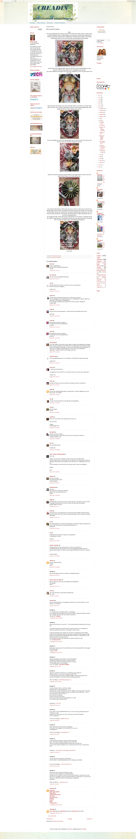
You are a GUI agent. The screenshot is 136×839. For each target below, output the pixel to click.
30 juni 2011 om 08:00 (55, 556)
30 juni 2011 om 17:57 (55, 586)
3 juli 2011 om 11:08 (54, 605)
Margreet (52, 476)
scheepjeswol (99, 286)
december (101, 108)
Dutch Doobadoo (101, 201)
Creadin (98, 225)
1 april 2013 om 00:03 (54, 720)
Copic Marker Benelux (100, 241)
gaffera (70, 829)
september (101, 114)
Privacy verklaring (41, 22)
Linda (51, 407)
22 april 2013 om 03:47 (55, 752)
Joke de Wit (52, 275)
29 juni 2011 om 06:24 (55, 402)
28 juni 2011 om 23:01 (55, 384)
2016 (99, 97)
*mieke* (51, 295)
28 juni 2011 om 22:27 (55, 363)
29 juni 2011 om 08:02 (55, 412)
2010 (99, 164)
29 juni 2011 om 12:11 (55, 506)
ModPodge (99, 281)
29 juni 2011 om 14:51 (55, 528)
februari (101, 160)
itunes (55, 650)
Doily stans (59, 257)
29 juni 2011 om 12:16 (55, 517)
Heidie (51, 309)
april (100, 156)
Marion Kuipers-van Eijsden (55, 579)
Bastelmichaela (53, 487)
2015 (99, 99)
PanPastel (104, 272)
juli (100, 118)
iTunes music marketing (64, 664)
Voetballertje (102, 125)
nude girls (58, 616)
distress (54, 257)
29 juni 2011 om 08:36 (55, 438)
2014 (99, 101)
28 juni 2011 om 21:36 (55, 305)
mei (100, 154)
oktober (101, 112)
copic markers (100, 258)
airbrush (99, 266)
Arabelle (51, 417)
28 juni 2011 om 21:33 (55, 291)
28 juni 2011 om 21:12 (55, 270)
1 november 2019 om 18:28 (56, 804)
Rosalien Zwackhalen (54, 545)
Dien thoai (58, 703)
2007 (99, 166)
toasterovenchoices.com (66, 764)
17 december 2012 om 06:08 (56, 618)
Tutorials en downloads (60, 22)
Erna (51, 283)
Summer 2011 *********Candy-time (102, 151)
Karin (51, 443)
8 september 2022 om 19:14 (56, 813)
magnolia (99, 261)
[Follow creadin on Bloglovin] (34, 100)
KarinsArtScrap (53, 356)
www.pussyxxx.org (64, 782)
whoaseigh (52, 809)
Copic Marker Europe (100, 190)
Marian (51, 264)
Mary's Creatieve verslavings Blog (57, 454)
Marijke (51, 499)
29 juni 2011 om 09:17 (55, 482)
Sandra (51, 320)
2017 (99, 95)
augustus (101, 116)
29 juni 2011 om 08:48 (55, 449)
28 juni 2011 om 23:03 (55, 394)
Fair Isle (102, 287)
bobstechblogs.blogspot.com (65, 679)
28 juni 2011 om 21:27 (55, 278)
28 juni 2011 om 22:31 (55, 376)
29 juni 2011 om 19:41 (55, 540)
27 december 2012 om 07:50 (56, 652)
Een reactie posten (52, 816)
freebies (98, 287)
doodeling (99, 280)
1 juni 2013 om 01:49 (54, 784)
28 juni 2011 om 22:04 (55, 351)
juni (100, 120)
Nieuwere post (50, 818)
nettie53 (51, 560)
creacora (51, 367)
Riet (50, 532)
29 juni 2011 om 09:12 (55, 471)
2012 (99, 105)
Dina (51, 399)
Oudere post (89, 818)
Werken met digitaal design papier (101, 137)
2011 (99, 107)
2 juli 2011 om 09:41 (54, 596)
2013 (99, 103)
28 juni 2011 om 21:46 (55, 327)
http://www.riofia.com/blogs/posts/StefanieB (65, 750)
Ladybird (104, 204)
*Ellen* (51, 381)
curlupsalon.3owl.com (64, 718)
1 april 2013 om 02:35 (54, 734)
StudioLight (100, 269)
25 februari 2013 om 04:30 (55, 681)
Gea (50, 521)
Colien (51, 590)
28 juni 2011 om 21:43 (55, 316)
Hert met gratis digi (104, 245)
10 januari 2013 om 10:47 (55, 666)
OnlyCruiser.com (56, 639)
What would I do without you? (102, 142)
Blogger (84, 829)
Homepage (32, 22)
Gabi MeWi (52, 432)
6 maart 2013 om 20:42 (55, 705)
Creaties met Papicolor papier (100, 214)
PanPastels (103, 276)
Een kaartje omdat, (101, 122)
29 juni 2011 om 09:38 (55, 495)
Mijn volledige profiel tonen (36, 66)
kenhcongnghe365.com (64, 732)
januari (101, 162)
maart (100, 158)
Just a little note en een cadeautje (102, 147)
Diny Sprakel (52, 342)
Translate (101, 43)
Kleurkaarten (50, 22)
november (101, 110)
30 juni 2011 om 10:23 (55, 575)
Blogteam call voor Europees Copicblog (102, 129)
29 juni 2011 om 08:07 (55, 427)
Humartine (52, 600)
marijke (51, 510)
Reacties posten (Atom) (58, 821)
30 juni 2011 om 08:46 (55, 567)
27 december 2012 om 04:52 (56, 641)
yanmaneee (52, 788)
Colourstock (99, 174)
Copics (51, 257)
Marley (51, 389)
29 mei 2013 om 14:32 (55, 766)
